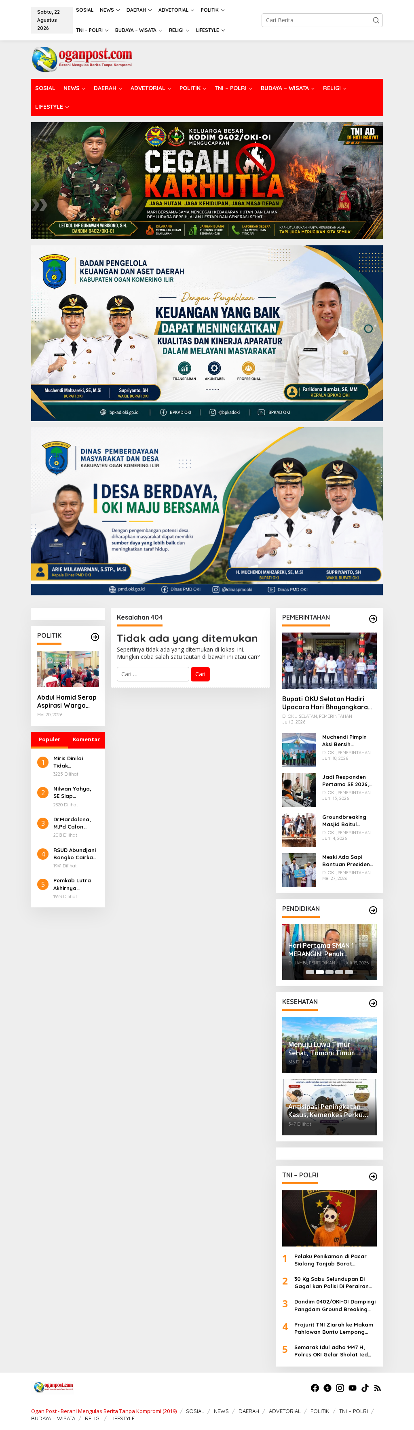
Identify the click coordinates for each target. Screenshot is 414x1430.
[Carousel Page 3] (329, 972)
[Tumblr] (327, 1388)
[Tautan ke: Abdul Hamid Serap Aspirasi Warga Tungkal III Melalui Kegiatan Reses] (68, 669)
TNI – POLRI (353, 1411)
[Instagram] (340, 1388)
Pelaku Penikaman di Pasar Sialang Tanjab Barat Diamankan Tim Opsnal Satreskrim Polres (330, 1260)
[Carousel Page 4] (339, 972)
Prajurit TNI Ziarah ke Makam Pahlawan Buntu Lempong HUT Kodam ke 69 (333, 1328)
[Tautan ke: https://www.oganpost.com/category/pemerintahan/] (373, 619)
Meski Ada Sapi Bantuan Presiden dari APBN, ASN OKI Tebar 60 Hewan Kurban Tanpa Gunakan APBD (347, 861)
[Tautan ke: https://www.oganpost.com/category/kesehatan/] (373, 1003)
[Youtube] (352, 1388)
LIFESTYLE (122, 1418)
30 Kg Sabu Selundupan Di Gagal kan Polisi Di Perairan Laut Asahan (331, 1283)
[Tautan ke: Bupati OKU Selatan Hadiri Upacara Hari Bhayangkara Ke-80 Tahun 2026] (329, 661)
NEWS (221, 1411)
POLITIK (320, 1411)
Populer (49, 739)
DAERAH (249, 1411)
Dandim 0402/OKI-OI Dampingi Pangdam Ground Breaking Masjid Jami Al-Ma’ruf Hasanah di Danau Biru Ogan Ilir (335, 1305)
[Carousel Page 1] (310, 972)
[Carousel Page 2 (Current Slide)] (320, 972)
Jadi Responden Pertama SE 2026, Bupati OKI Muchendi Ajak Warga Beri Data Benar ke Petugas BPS (346, 781)
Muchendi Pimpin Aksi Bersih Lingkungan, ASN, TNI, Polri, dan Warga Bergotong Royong (347, 741)
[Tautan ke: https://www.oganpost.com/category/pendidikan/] (373, 910)
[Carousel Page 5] (349, 972)
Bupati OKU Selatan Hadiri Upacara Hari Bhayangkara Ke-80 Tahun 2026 (325, 703)
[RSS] (377, 1388)
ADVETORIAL (285, 1411)
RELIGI (93, 1418)
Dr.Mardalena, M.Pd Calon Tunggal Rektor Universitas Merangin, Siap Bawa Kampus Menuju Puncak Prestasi (74, 823)
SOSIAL (195, 1411)
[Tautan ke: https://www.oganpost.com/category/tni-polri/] (373, 1176)
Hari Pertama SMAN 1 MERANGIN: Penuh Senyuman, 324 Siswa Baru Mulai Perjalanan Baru (329, 949)
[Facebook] (315, 1388)
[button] (376, 20)
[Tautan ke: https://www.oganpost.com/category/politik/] (95, 637)
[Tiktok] (365, 1388)
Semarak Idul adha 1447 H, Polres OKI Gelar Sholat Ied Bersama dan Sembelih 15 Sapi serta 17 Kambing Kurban (335, 1351)
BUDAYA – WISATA (53, 1418)
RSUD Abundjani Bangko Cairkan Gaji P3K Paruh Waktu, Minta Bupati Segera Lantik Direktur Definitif (74, 854)
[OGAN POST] (81, 59)
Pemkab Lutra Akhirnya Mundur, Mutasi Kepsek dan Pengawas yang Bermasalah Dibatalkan (74, 884)
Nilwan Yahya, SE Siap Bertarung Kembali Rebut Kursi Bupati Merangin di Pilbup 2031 (73, 792)
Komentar (86, 739)
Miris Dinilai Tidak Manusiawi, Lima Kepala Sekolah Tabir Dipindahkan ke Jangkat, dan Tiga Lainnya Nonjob (75, 762)
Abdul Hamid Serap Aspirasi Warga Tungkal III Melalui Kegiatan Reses (67, 701)
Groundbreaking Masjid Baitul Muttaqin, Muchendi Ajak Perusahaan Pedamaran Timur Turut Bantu (348, 821)
